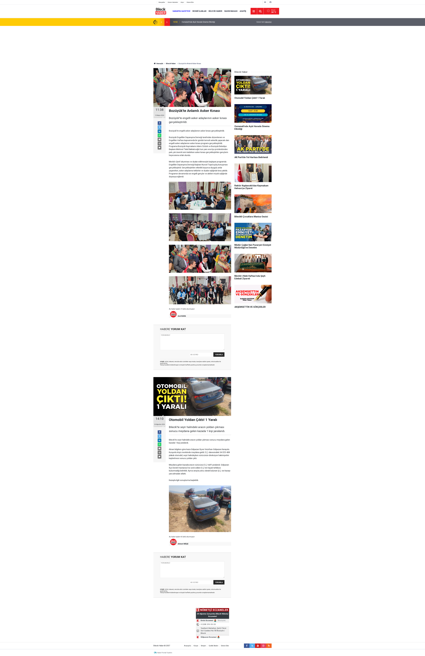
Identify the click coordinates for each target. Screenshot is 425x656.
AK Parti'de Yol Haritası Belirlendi (194, 22)
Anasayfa (159, 63)
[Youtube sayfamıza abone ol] (258, 645)
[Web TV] (265, 2)
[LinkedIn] (159, 131)
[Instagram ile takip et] (263, 645)
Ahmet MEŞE (183, 544)
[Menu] (254, 11)
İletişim (203, 646)
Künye (196, 646)
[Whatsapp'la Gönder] (159, 135)
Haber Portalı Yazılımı (164, 653)
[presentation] (161, 22)
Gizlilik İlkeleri (213, 646)
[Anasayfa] (154, 2)
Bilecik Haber (215, 11)
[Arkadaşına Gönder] (159, 139)
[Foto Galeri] (270, 2)
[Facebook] (159, 123)
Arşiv (182, 2)
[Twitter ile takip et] (252, 645)
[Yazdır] (159, 143)
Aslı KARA (182, 316)
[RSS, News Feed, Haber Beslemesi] (269, 645)
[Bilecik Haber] (160, 11)
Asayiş (243, 11)
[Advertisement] (212, 42)
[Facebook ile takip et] (246, 645)
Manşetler (162, 2)
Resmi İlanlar (199, 11)
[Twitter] (159, 127)
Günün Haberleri (173, 2)
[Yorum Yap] (159, 147)
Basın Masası (231, 11)
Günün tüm (264, 22)
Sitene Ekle (190, 2)
